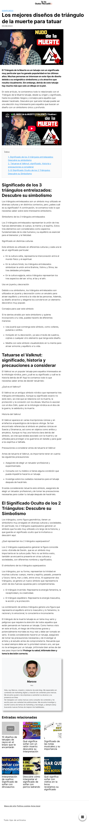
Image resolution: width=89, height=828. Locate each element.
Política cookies (23, 806)
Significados (7, 11)
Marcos (31, 681)
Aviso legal (35, 806)
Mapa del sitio (10, 806)
